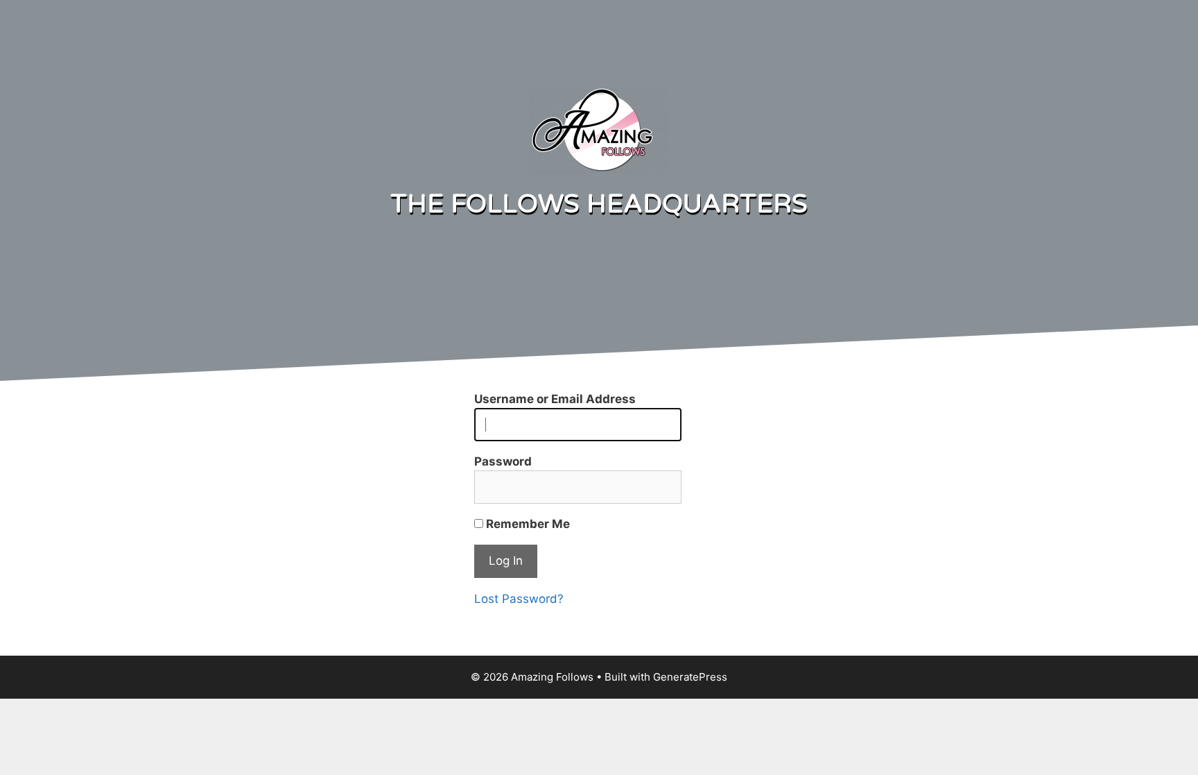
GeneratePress (690, 676)
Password (503, 461)
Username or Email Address (555, 399)
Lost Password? (519, 599)
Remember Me (526, 524)
